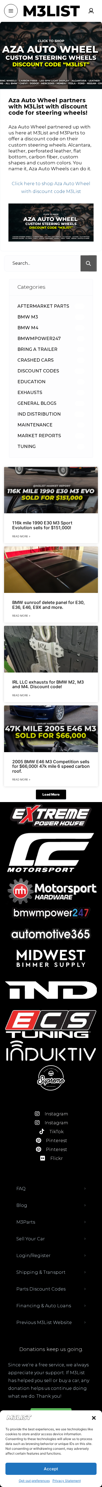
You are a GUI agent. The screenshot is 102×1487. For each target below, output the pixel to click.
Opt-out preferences (34, 1481)
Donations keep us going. (51, 1349)
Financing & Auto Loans (43, 1305)
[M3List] (51, 11)
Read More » (21, 536)
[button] (94, 1418)
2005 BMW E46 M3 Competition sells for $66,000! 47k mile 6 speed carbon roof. (51, 766)
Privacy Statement (66, 1481)
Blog (21, 1205)
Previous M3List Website (44, 1322)
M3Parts (25, 1222)
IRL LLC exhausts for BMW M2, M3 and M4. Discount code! (48, 684)
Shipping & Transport (41, 1272)
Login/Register (33, 1255)
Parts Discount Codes (41, 1289)
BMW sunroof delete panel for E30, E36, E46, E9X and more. (48, 605)
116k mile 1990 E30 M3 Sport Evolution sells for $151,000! (42, 525)
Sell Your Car (30, 1238)
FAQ (21, 1188)
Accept (51, 1468)
